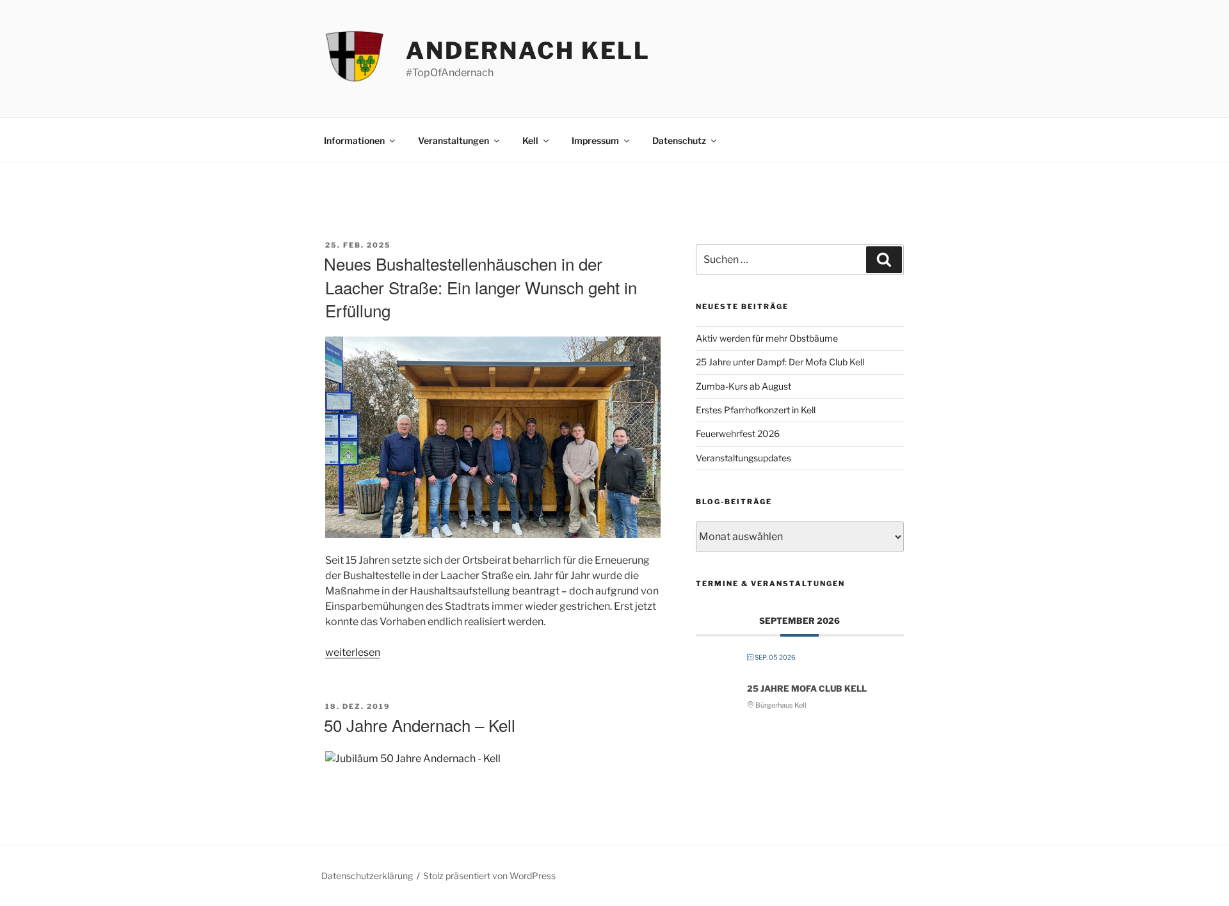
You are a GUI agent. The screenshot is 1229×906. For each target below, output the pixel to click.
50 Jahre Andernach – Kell (419, 724)
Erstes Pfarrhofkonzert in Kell (755, 409)
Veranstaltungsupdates (743, 457)
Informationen (354, 140)
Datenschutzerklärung (367, 875)
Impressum (595, 140)
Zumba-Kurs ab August (743, 386)
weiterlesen (352, 652)
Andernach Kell (528, 50)
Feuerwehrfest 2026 (738, 433)
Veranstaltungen (453, 140)
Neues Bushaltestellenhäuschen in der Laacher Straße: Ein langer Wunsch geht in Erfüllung (480, 286)
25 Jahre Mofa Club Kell (807, 688)
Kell (530, 140)
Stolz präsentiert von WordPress (489, 875)
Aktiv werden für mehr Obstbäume (767, 338)
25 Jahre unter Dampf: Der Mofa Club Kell (780, 361)
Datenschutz (679, 140)
